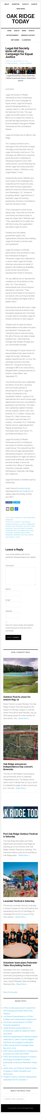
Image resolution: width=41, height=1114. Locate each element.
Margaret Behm (19, 533)
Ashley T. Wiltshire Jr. (23, 522)
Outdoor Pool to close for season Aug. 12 (17, 698)
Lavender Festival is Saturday (19, 901)
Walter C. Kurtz (14, 537)
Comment (10, 566)
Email (8, 600)
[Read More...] (23, 718)
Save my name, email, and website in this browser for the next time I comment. (19, 628)
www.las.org (22, 488)
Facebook (27, 491)
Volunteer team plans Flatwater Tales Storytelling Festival (20, 964)
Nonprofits (9, 520)
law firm (27, 526)
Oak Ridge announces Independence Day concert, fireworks (18, 767)
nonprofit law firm (20, 535)
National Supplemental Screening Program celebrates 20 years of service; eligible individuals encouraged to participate (20, 1039)
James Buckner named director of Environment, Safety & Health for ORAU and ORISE (19, 1031)
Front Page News (29, 517)
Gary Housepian (17, 526)
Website (8, 611)
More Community (10, 992)
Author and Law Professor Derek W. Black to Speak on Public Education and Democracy (20, 1071)
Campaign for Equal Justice (15, 524)
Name (8, 589)
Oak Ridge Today (21, 19)
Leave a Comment (26, 63)
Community (18, 517)
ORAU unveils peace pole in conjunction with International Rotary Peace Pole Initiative (19, 1011)
